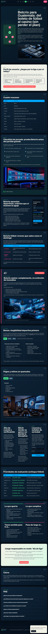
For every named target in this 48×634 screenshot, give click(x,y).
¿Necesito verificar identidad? (10, 612)
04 (6, 36)
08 (12, 36)
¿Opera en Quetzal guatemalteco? (11, 609)
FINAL (45, 1)
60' (28, 1)
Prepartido (35, 210)
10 (9, 32)
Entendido (33, 631)
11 (9, 27)
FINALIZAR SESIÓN (24, 562)
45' (25, 1)
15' (20, 1)
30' (23, 1)
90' (33, 1)
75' (30, 1)
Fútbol (5, 338)
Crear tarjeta (38, 455)
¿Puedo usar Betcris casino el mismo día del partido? (15, 602)
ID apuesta (34, 447)
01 (9, 41)
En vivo (9, 338)
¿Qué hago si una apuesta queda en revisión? (13, 616)
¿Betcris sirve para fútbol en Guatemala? (12, 595)
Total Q (34, 205)
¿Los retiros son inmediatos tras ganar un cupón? (14, 605)
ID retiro (33, 451)
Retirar (11, 378)
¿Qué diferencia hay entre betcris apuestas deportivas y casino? (18, 599)
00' (18, 1)
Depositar (6, 378)
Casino (14, 338)
